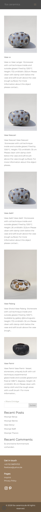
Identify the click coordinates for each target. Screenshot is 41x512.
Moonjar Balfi (10, 429)
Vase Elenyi (9, 425)
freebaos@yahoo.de (13, 467)
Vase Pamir (9, 363)
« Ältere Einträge (11, 401)
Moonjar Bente (11, 421)
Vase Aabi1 (8, 213)
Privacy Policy (10, 481)
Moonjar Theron (11, 433)
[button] (4, 508)
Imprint (7, 477)
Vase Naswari (10, 135)
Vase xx (7, 57)
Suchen (33, 405)
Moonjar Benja (10, 417)
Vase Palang (9, 304)
